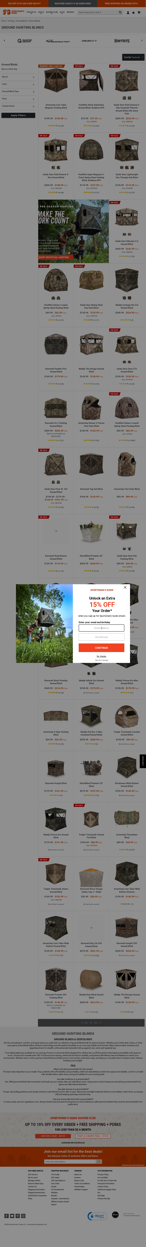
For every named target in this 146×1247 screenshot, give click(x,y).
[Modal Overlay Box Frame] (73, 623)
